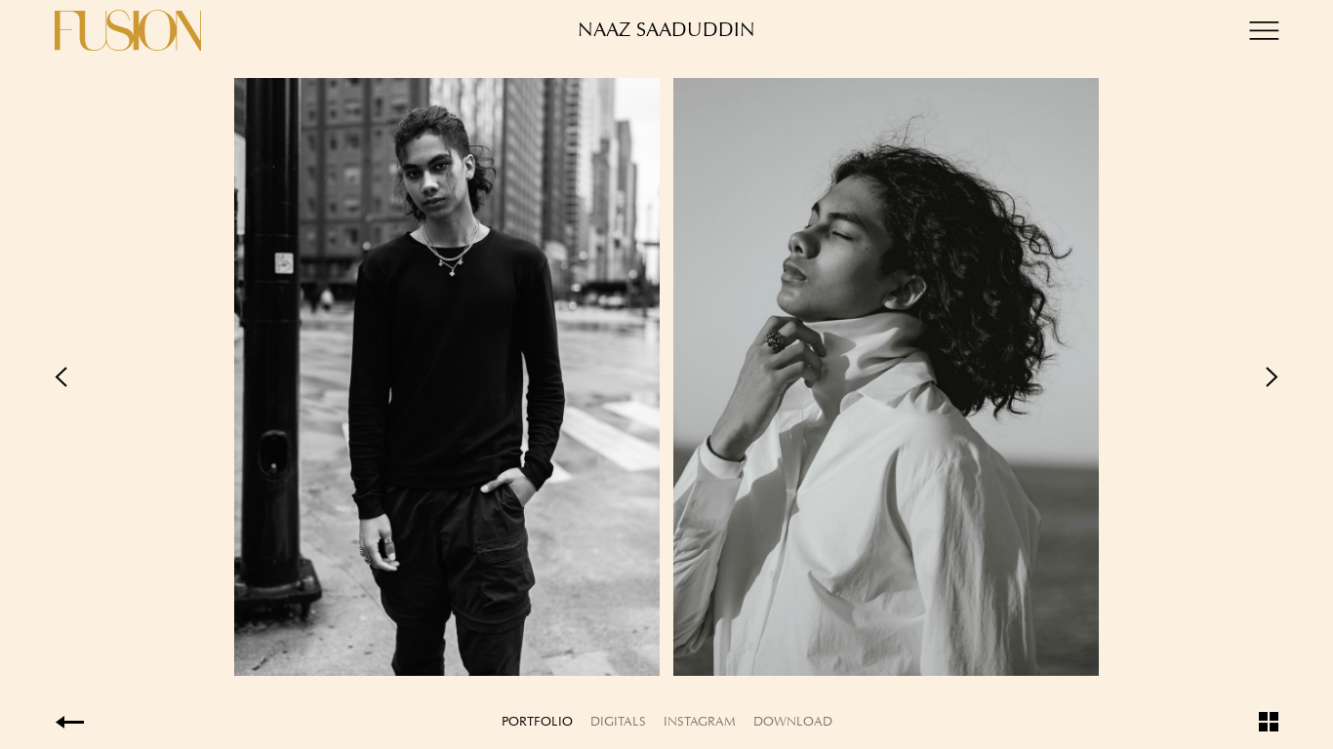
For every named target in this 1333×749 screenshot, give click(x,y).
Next (972, 377)
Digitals (618, 721)
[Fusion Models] (128, 30)
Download (792, 721)
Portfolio (537, 721)
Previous (360, 377)
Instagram (700, 721)
